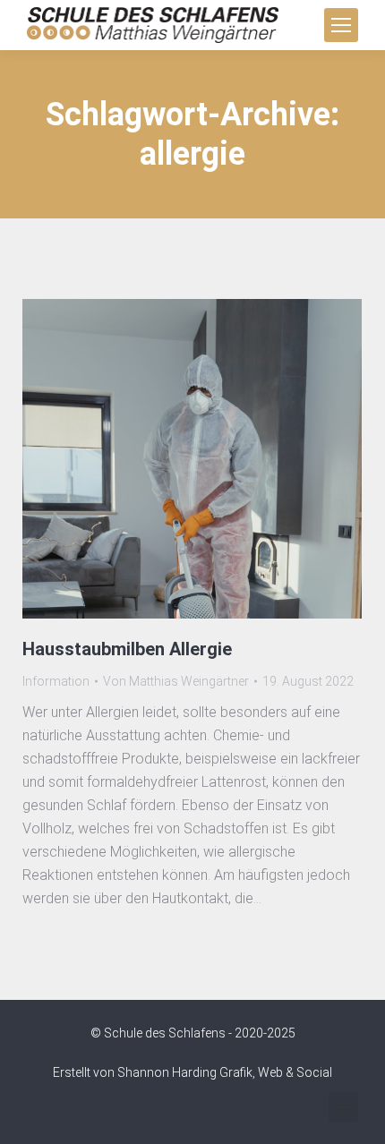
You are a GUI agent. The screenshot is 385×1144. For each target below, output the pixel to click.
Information (56, 681)
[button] (343, 1107)
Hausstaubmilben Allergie (127, 649)
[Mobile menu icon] (341, 25)
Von (176, 681)
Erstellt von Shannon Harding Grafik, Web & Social (192, 1072)
